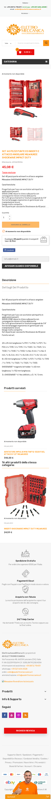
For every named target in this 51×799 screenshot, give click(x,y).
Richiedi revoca (25, 731)
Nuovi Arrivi (29, 762)
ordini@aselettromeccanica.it (28, 9)
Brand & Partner (16, 766)
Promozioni (18, 762)
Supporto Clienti (14, 755)
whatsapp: (34, 7)
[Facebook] (4, 715)
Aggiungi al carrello (20, 225)
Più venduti (40, 762)
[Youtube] (11, 715)
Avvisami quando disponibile (21, 266)
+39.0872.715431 (33, 666)
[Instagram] (18, 715)
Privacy (8, 762)
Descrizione (9, 280)
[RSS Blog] (25, 715)
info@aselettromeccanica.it (29, 675)
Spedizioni (27, 755)
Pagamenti (37, 755)
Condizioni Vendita (31, 759)
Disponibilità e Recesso (12, 759)
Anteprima (16, 455)
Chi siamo (37, 766)
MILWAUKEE (8, 446)
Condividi (10, 250)
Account (28, 766)
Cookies (44, 759)
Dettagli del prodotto (15, 287)
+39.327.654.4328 (19, 669)
